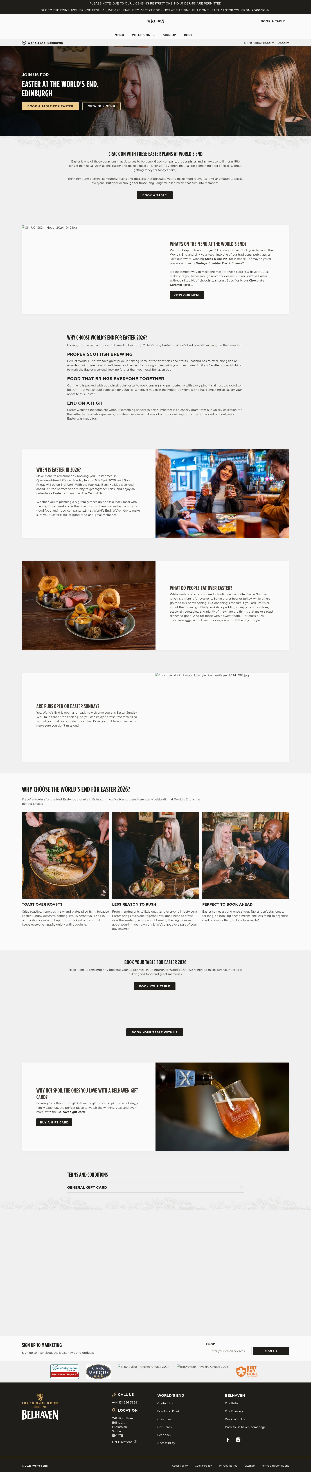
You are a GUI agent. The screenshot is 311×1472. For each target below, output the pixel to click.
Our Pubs (231, 1403)
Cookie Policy (203, 1466)
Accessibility (166, 1443)
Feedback (164, 1435)
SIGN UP (271, 1351)
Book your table (154, 986)
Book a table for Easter (50, 106)
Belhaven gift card (71, 1112)
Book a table (154, 195)
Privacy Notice (228, 1466)
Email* (210, 1344)
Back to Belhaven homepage (245, 1427)
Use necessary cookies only (273, 21)
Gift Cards (164, 1427)
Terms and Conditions (275, 1466)
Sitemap (249, 1466)
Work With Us (235, 1419)
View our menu (101, 106)
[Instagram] (238, 1439)
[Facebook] (227, 1439)
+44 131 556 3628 (124, 1402)
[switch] (110, 33)
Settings (191, 33)
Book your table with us (154, 1032)
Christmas (164, 1419)
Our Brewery (234, 1411)
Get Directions (122, 1442)
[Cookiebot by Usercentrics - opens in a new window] (30, 33)
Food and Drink (168, 1411)
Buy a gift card (54, 1122)
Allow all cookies (273, 9)
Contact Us (165, 1403)
